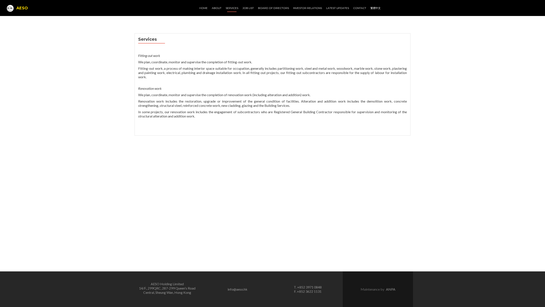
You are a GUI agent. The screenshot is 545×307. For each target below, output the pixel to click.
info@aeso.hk (237, 289)
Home (203, 8)
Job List (248, 8)
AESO (21, 8)
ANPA (390, 289)
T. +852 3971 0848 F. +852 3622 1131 (308, 289)
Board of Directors (273, 8)
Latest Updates (337, 8)
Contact (359, 8)
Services (232, 8)
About (216, 8)
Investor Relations (307, 8)
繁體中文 (375, 8)
